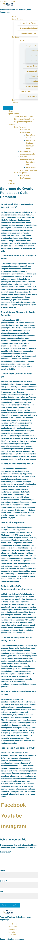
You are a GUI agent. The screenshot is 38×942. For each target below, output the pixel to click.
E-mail (3, 881)
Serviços (15, 37)
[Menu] (8, 108)
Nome (3, 870)
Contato (15, 103)
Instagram (12, 929)
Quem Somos (17, 19)
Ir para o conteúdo (7, 1)
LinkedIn (11, 932)
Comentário (5, 852)
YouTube (12, 935)
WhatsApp (12, 926)
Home (14, 16)
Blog (13, 100)
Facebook (12, 924)
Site (1, 891)
